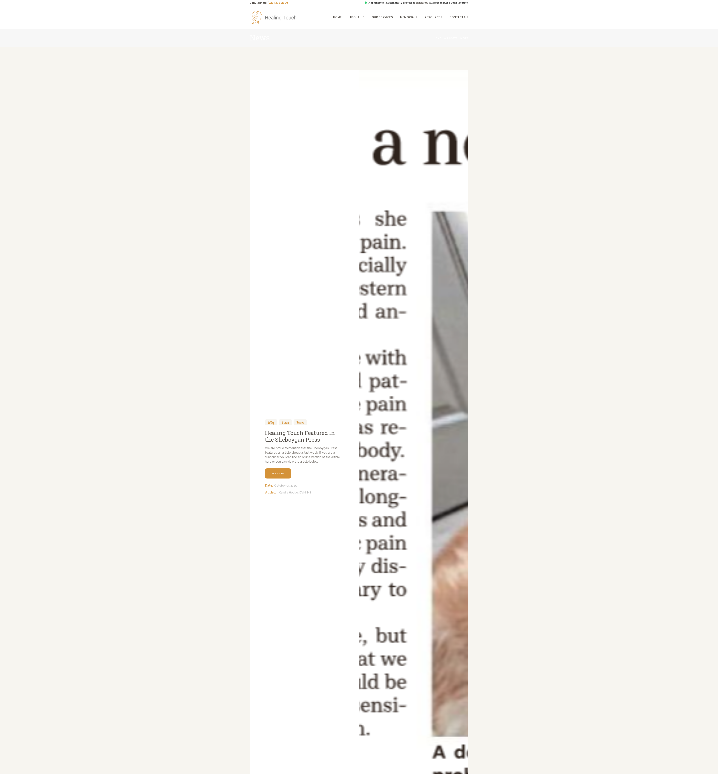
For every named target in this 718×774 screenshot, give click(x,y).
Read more (278, 473)
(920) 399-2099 (278, 2)
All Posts (450, 38)
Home (437, 38)
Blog (271, 422)
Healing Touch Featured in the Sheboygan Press (300, 436)
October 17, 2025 (285, 485)
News (285, 422)
